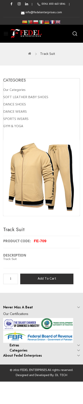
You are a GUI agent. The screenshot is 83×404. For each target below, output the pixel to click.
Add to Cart (47, 279)
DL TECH (61, 375)
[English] (58, 22)
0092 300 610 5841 (53, 4)
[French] (52, 22)
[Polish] (36, 22)
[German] (47, 22)
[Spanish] (25, 22)
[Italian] (41, 22)
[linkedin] (26, 4)
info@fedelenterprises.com (44, 12)
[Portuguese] (30, 22)
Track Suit (47, 54)
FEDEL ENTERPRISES (33, 370)
